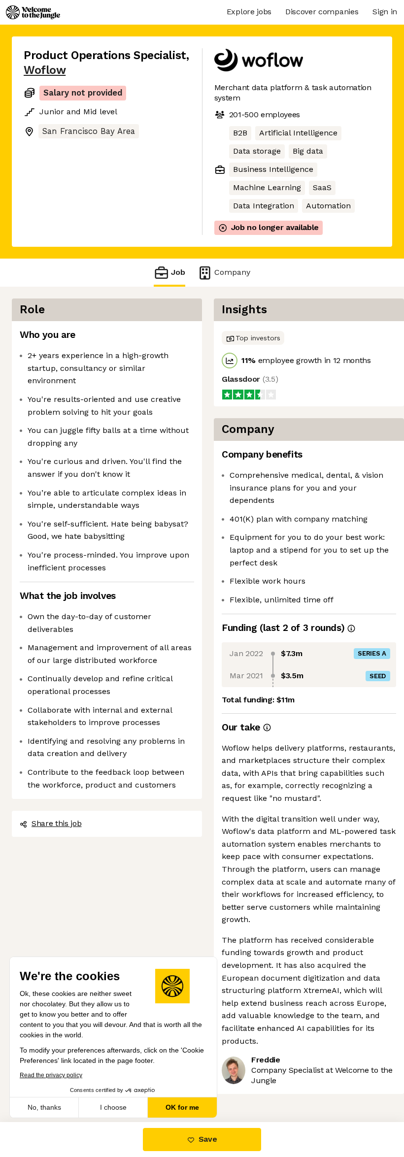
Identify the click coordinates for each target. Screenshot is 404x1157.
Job (178, 272)
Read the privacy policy (51, 1075)
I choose (113, 1107)
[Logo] (33, 12)
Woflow (45, 70)
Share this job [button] (57, 823)
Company (232, 272)
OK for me (182, 1107)
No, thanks (44, 1107)
